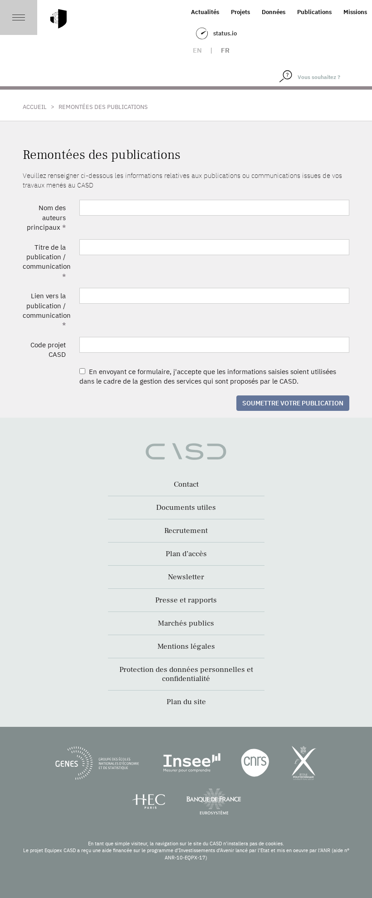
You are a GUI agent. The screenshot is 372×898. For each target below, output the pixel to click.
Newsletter (186, 577)
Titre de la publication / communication (47, 262)
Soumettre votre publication (292, 403)
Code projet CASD (48, 349)
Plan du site (186, 702)
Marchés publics (186, 623)
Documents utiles (186, 508)
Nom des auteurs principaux (46, 217)
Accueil (35, 107)
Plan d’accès (186, 554)
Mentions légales (186, 646)
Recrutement (186, 531)
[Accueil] (58, 19)
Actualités (205, 12)
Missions (355, 12)
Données (273, 12)
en (197, 50)
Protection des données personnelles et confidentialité (186, 674)
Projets (240, 12)
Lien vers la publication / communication (47, 310)
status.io (225, 33)
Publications (314, 12)
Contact (186, 484)
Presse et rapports (186, 600)
